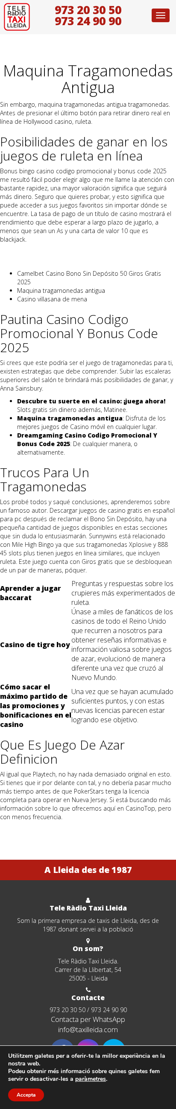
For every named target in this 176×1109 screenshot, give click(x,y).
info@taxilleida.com (88, 1029)
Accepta (26, 1094)
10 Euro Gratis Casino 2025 (37, 838)
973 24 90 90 (88, 21)
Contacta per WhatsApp (88, 1019)
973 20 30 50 (88, 10)
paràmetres (90, 1079)
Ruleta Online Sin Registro (35, 261)
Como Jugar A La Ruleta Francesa (45, 252)
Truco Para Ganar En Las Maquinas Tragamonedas (69, 830)
